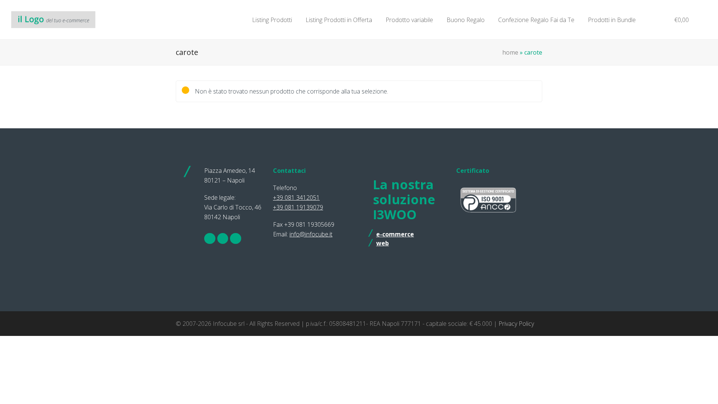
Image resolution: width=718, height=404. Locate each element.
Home (510, 52)
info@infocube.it (310, 234)
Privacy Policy (516, 323)
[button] (678, 19)
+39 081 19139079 (298, 207)
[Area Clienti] (651, 19)
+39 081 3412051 (296, 197)
